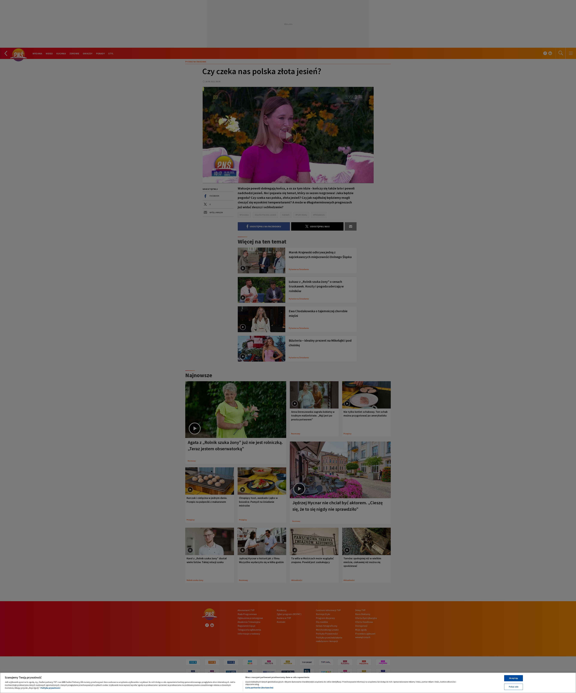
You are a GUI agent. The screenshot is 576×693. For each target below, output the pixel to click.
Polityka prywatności (50, 688)
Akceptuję (513, 678)
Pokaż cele (513, 686)
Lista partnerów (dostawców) (259, 687)
